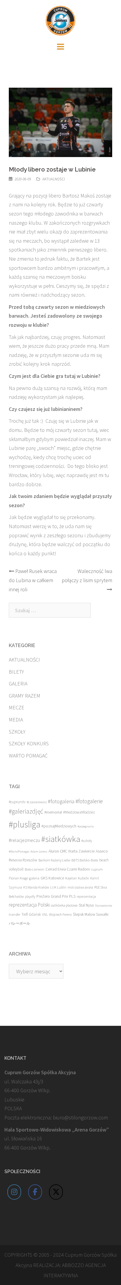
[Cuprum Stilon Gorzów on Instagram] (14, 1192)
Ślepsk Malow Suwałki (90, 914)
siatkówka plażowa (64, 905)
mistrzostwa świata (80, 887)
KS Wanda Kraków (36, 887)
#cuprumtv (17, 801)
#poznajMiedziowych (58, 826)
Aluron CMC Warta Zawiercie (71, 851)
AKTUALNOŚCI (53, 179)
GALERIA (18, 683)
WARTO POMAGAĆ (28, 755)
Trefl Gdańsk (31, 914)
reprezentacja (86, 896)
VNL (45, 914)
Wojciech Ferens (60, 914)
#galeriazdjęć (26, 811)
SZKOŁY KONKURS (29, 743)
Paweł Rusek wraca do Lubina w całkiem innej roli (33, 580)
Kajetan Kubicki (77, 878)
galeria (34, 878)
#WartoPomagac (19, 851)
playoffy (30, 896)
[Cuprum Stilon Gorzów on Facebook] (35, 1192)
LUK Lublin (58, 887)
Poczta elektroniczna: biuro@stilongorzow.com (56, 1117)
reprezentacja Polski (29, 905)
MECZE (16, 707)
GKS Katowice (52, 878)
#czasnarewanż (37, 802)
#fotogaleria (61, 801)
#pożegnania (86, 826)
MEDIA (16, 719)
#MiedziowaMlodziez (79, 812)
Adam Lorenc (39, 851)
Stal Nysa (86, 905)
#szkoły (86, 840)
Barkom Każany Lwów (54, 860)
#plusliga (24, 824)
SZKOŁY (17, 731)
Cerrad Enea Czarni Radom (68, 869)
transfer (14, 914)
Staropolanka (103, 905)
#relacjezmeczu (24, 840)
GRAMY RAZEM (24, 695)
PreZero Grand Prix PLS (55, 896)
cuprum (97, 869)
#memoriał (53, 812)
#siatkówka (60, 839)
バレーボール (19, 923)
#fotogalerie (89, 801)
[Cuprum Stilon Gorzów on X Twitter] (56, 1192)
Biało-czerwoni (34, 869)
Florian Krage (18, 878)
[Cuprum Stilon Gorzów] (60, 20)
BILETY (16, 671)
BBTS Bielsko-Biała (84, 860)
